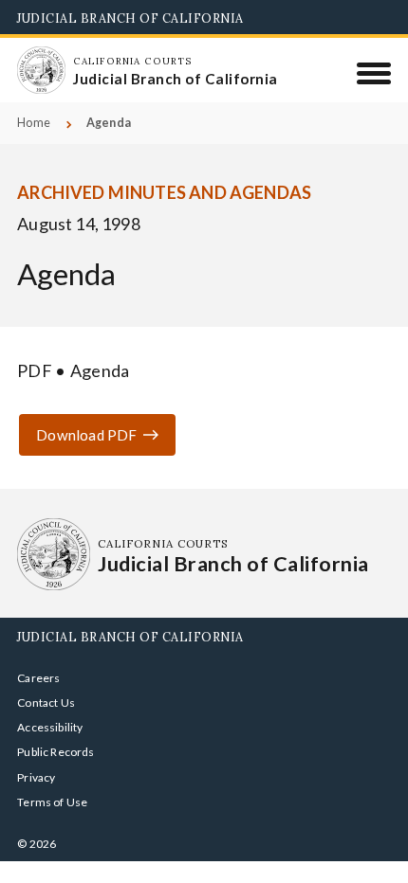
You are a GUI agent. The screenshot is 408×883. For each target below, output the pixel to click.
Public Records (56, 752)
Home (33, 123)
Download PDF (86, 434)
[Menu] (374, 73)
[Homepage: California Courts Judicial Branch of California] (41, 70)
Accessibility (50, 727)
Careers (38, 678)
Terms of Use (52, 802)
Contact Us (46, 702)
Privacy (36, 777)
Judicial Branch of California (130, 18)
